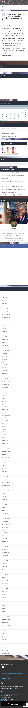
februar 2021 (5, 477)
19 (2, 116)
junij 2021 (4, 466)
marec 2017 (5, 608)
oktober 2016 (5, 622)
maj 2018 (4, 569)
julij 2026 (4, 295)
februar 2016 (5, 645)
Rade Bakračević (14, 673)
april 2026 (4, 303)
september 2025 (6, 323)
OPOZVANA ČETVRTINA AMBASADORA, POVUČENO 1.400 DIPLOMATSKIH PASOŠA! (13, 188)
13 (6, 114)
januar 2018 (5, 580)
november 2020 (6, 485)
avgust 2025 (5, 326)
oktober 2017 (5, 589)
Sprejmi (14, 704)
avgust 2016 (5, 628)
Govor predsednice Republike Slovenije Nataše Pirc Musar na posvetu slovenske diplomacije (13, 175)
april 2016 (4, 639)
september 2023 (6, 390)
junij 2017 (4, 600)
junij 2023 (4, 398)
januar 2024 (5, 379)
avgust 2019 (5, 527)
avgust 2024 (5, 359)
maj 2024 (4, 368)
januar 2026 (5, 312)
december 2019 (6, 516)
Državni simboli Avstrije (8, 134)
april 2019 (4, 538)
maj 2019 (4, 536)
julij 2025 (4, 328)
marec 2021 (5, 474)
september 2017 (6, 592)
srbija (3, 676)
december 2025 (6, 314)
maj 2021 (4, 468)
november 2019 (6, 519)
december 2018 (6, 550)
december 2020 (6, 482)
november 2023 (6, 384)
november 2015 (6, 653)
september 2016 (6, 625)
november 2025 (6, 317)
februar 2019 (5, 544)
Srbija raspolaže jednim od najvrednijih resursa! (12, 182)
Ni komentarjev (13, 21)
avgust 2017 (5, 594)
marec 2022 (5, 440)
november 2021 (6, 452)
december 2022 (6, 415)
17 (22, 114)
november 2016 (6, 620)
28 (10, 119)
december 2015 (6, 650)
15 (14, 114)
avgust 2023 (5, 393)
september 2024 (6, 356)
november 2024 (6, 351)
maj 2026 (4, 300)
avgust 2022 (5, 426)
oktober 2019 (5, 522)
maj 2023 (4, 401)
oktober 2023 (5, 387)
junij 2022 (4, 432)
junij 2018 (4, 566)
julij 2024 (4, 362)
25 (25, 116)
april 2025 (4, 337)
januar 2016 (5, 648)
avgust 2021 (5, 460)
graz (3, 673)
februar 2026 (5, 309)
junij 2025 (4, 331)
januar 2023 (5, 412)
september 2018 (6, 558)
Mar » (5, 120)
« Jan (1, 120)
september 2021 (6, 457)
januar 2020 (5, 513)
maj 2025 (4, 334)
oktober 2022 (5, 421)
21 (10, 116)
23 (18, 116)
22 (14, 116)
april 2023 (4, 404)
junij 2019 (4, 533)
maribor (7, 673)
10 (22, 112)
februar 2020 (5, 510)
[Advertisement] (14, 88)
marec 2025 (5, 340)
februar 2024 (5, 376)
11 (25, 112)
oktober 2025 (5, 320)
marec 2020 (5, 508)
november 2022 (6, 418)
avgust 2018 (5, 561)
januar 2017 (5, 614)
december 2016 (6, 617)
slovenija (22, 673)
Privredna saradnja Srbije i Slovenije (12, 195)
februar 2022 (5, 443)
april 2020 (4, 505)
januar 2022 (5, 446)
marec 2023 (5, 407)
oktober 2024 (5, 354)
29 (14, 119)
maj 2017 (4, 603)
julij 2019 (4, 530)
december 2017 (6, 583)
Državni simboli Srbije (8, 131)
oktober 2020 (5, 488)
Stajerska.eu (14, 676)
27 (6, 119)
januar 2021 (5, 480)
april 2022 (4, 438)
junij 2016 (4, 634)
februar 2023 (5, 410)
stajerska (8, 676)
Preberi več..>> (6, 55)
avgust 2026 (5, 292)
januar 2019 (5, 547)
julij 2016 (4, 631)
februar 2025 (5, 342)
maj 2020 (4, 502)
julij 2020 (4, 496)
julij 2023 (4, 396)
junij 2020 (4, 499)
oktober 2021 (5, 454)
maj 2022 (4, 435)
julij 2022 (4, 429)
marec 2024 (5, 373)
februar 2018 (5, 578)
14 (10, 114)
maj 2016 (4, 636)
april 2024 (4, 370)
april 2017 (4, 606)
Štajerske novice (6, 679)
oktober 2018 (5, 555)
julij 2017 (4, 597)
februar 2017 (5, 611)
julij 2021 (4, 463)
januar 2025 (5, 345)
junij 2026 (4, 298)
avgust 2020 (5, 494)
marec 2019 (5, 541)
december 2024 (6, 348)
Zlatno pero (21, 676)
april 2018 (4, 572)
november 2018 (6, 552)
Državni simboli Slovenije (9, 128)
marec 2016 (5, 642)
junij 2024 (4, 365)
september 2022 (6, 424)
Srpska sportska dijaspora (9, 192)
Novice (9, 21)
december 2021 (6, 449)
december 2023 (6, 382)
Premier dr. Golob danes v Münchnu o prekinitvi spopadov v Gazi (12, 17)
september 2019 (6, 524)
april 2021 (4, 471)
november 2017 (6, 586)
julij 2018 (4, 564)
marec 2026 (5, 306)
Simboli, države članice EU (9, 137)
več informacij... (20, 703)
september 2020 (6, 491)
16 (18, 114)
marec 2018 (5, 575)
